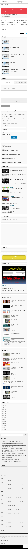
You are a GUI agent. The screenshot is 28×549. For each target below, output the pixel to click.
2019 (2, 507)
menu (25, 1)
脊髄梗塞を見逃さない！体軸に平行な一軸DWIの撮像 (11, 459)
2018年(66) (4, 421)
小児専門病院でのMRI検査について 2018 (17, 197)
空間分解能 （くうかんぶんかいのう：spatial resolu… (18, 70)
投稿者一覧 (3, 543)
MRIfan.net (4, 1)
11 (20, 484)
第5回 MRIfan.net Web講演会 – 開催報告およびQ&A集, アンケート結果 (13, 453)
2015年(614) (4, 427)
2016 (2, 520)
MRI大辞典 (6, 4)
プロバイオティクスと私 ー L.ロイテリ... (18, 367)
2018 (2, 512)
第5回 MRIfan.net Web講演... (16, 333)
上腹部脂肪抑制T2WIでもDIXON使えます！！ (17, 171)
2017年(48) (4, 423)
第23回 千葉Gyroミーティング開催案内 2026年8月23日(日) (12, 448)
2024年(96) (4, 409)
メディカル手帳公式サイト (6, 471)
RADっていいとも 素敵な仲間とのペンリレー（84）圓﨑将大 (12, 443)
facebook (22, 2)
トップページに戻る (5, 105)
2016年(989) (4, 425)
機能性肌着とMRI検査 (15, 362)
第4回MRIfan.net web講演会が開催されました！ (11, 154)
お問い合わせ (3, 537)
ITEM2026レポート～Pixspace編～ (16, 188)
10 (12, 505)
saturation (12, 62)
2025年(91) (4, 407)
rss (18, 2)
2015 (2, 524)
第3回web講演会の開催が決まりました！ (9, 158)
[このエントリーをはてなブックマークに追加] (26, 34)
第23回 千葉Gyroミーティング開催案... (17, 338)
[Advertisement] (13, 234)
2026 (2, 478)
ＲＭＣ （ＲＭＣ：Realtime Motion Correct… (17, 55)
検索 (25, 434)
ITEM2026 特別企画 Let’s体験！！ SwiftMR (10, 150)
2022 (2, 495)
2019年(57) (4, 419)
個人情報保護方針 (4, 540)
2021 (2, 499)
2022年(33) (4, 413)
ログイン (13, 94)
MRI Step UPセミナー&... (15, 324)
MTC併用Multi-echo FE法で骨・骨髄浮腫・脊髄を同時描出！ (12, 441)
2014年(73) (4, 429)
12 (22, 484)
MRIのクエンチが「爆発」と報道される (18, 358)
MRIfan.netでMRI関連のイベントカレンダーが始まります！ (13, 162)
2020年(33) (4, 417)
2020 (2, 503)
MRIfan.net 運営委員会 (6, 16)
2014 (2, 528)
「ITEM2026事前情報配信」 (7, 146)
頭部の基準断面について (15, 319)
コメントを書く (15, 14)
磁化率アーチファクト (14, 39)
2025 (2, 482)
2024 (2, 486)
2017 (2, 516)
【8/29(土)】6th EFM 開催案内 (7, 457)
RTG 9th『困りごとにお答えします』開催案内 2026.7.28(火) (12, 461)
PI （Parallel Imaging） (15, 47)
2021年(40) (4, 415)
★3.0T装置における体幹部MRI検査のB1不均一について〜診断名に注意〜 (17, 208)
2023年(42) (4, 411)
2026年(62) (4, 405)
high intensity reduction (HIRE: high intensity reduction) (16, 101)
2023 (2, 491)
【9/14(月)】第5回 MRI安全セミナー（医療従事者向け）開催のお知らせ (14, 455)
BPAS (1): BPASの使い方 (15, 315)
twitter (20, 2)
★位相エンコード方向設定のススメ (16, 179)
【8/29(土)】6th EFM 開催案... (16, 342)
